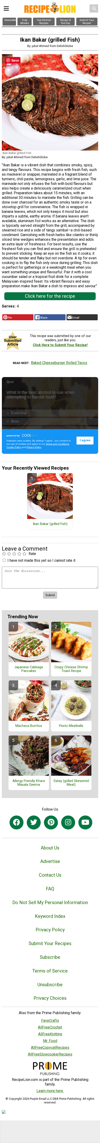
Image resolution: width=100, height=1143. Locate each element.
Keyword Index (50, 916)
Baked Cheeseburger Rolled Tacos (59, 363)
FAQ (50, 889)
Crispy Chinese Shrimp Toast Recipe (71, 669)
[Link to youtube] (85, 822)
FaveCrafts (50, 1020)
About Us (50, 848)
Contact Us (50, 875)
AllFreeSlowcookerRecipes (50, 1054)
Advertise (50, 861)
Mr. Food (50, 1041)
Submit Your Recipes (50, 943)
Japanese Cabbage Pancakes (28, 669)
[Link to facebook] (16, 822)
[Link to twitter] (34, 822)
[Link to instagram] (68, 822)
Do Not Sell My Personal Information (50, 902)
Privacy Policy (50, 929)
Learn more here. (50, 1091)
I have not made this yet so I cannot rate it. (41, 560)
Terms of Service (50, 971)
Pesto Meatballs (71, 726)
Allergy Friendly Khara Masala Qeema (29, 783)
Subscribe (50, 957)
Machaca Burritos (28, 726)
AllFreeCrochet (50, 1027)
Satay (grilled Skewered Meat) (71, 783)
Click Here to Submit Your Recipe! (60, 345)
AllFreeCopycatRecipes (50, 1047)
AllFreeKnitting (50, 1034)
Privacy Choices (50, 998)
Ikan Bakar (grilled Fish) (50, 524)
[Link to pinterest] (51, 822)
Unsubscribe (50, 984)
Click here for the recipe (50, 296)
